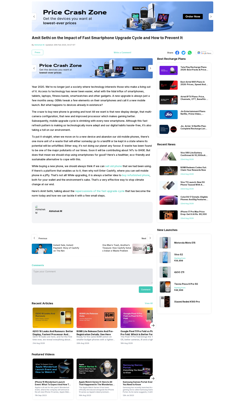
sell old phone (113, 166)
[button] (146, 289)
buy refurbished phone (136, 175)
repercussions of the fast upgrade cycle (100, 191)
